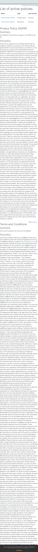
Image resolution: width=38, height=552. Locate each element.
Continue (19, 550)
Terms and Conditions (8, 22)
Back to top (32, 222)
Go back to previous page (30, 5)
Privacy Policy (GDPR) (8, 18)
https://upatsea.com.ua (28, 241)
